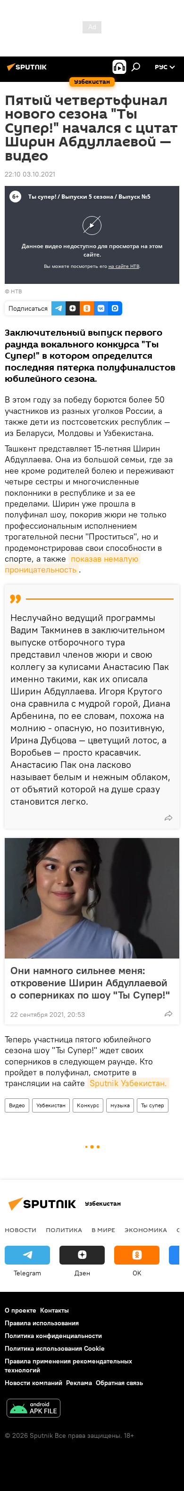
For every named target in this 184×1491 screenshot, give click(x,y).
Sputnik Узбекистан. (128, 1083)
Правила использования (42, 1323)
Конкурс (88, 1105)
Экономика (146, 1229)
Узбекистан (51, 1105)
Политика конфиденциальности (53, 1335)
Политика (64, 1229)
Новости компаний (33, 1382)
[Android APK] (33, 1409)
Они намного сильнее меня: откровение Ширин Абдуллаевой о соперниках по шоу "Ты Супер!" (90, 982)
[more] (168, 817)
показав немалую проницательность (73, 564)
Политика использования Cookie (55, 1348)
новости (20, 1229)
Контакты (54, 1310)
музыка (120, 1105)
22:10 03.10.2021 (30, 174)
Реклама (79, 1382)
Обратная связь (119, 1382)
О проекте (20, 1310)
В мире (103, 1229)
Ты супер (152, 1105)
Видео (17, 1105)
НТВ (16, 291)
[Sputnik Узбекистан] (28, 70)
